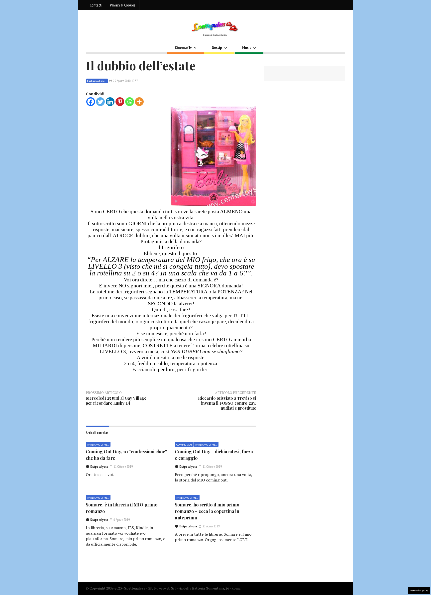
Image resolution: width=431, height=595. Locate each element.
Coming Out (184, 444)
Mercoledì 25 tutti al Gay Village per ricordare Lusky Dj (116, 400)
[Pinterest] (119, 101)
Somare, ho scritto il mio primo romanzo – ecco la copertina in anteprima (207, 511)
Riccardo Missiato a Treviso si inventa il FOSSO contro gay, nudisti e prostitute (227, 403)
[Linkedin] (110, 101)
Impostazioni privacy (419, 590)
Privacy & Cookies (122, 4)
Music (246, 47)
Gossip (217, 47)
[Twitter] (100, 101)
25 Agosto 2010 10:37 (125, 81)
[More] (139, 101)
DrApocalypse (99, 467)
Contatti (96, 4)
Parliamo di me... (97, 81)
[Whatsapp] (129, 101)
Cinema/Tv (183, 47)
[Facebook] (90, 101)
